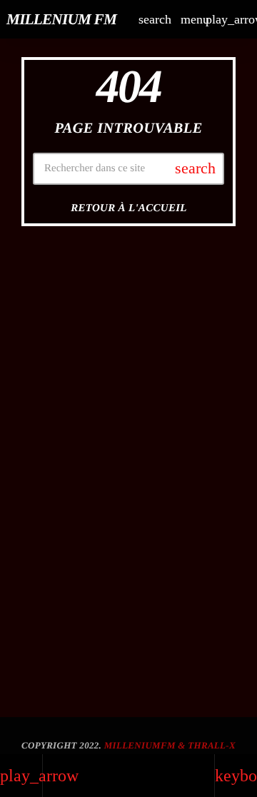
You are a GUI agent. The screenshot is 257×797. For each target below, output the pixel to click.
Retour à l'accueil (129, 208)
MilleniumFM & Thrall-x (170, 745)
